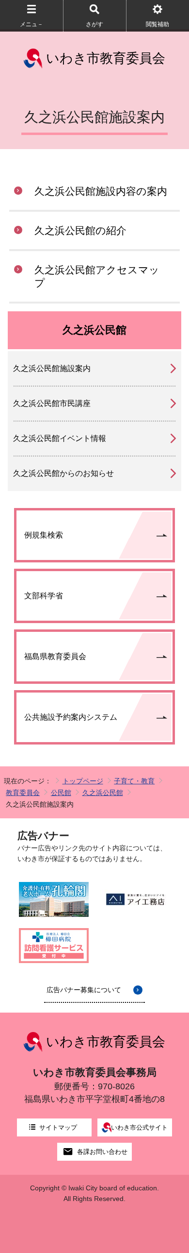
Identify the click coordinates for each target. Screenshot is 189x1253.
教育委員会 (23, 792)
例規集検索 (43, 535)
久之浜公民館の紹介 (80, 230)
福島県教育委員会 (55, 656)
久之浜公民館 (102, 792)
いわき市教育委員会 (105, 58)
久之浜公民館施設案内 (52, 368)
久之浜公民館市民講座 (52, 403)
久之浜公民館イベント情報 (59, 438)
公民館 (61, 792)
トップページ (83, 781)
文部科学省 (43, 596)
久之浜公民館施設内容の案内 (100, 191)
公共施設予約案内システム (70, 717)
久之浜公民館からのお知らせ (63, 473)
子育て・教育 (134, 781)
